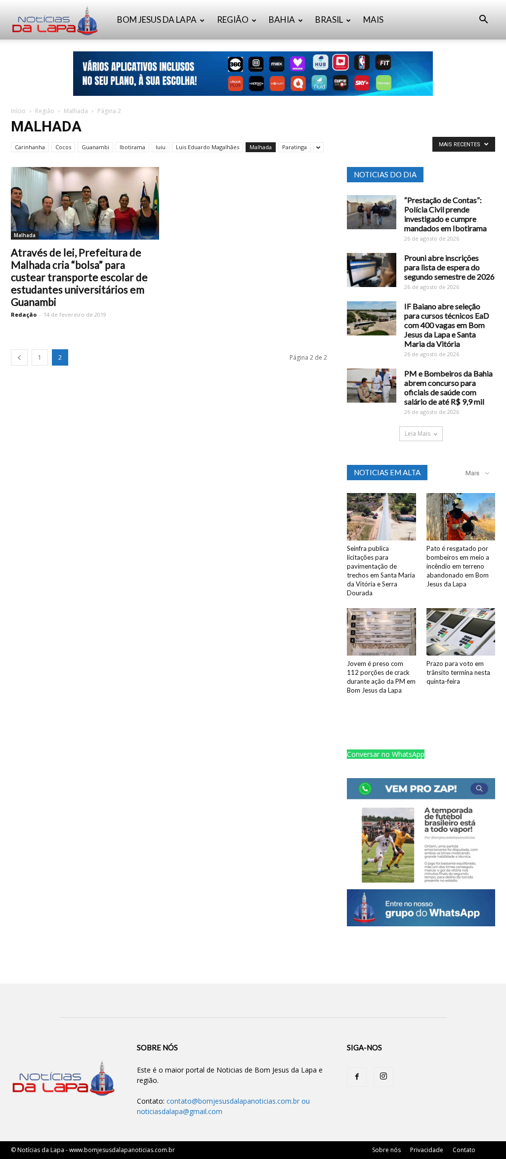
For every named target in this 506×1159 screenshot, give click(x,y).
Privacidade (426, 1150)
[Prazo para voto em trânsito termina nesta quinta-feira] (461, 632)
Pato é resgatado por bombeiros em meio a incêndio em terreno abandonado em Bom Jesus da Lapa (457, 566)
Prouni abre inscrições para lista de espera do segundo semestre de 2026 (449, 267)
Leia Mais (417, 433)
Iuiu (161, 147)
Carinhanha (30, 147)
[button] (483, 20)
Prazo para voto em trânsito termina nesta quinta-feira (458, 672)
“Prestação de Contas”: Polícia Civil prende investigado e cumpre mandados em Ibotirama (445, 214)
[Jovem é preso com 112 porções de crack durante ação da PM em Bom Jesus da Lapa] (381, 632)
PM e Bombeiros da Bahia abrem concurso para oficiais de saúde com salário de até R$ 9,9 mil (448, 387)
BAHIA (282, 19)
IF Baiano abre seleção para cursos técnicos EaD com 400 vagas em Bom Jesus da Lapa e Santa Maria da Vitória (446, 324)
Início (18, 111)
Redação (24, 314)
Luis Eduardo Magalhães (207, 147)
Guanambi (95, 147)
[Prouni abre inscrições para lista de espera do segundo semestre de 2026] (371, 270)
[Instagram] (383, 1077)
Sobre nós (386, 1150)
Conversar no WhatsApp (385, 754)
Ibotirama (132, 147)
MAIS (373, 19)
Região (44, 111)
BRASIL (329, 19)
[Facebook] (357, 1077)
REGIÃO (233, 19)
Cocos (63, 147)
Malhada (76, 111)
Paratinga (294, 147)
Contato (464, 1150)
